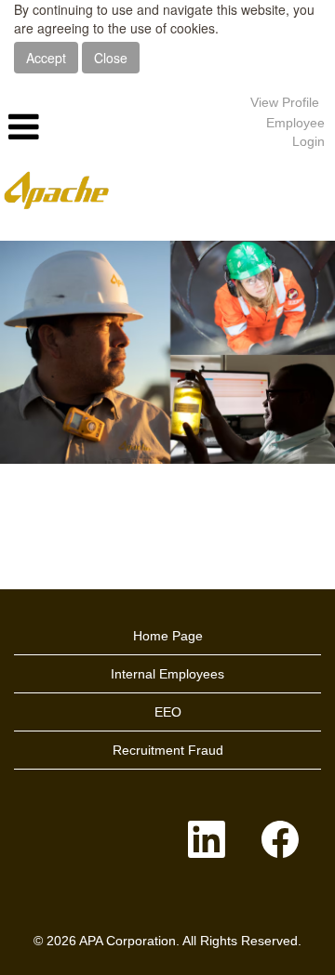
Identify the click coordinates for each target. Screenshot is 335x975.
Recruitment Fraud (168, 750)
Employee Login (295, 132)
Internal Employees (167, 673)
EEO (167, 712)
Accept (46, 57)
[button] (111, 126)
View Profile (284, 102)
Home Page (168, 635)
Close (110, 57)
